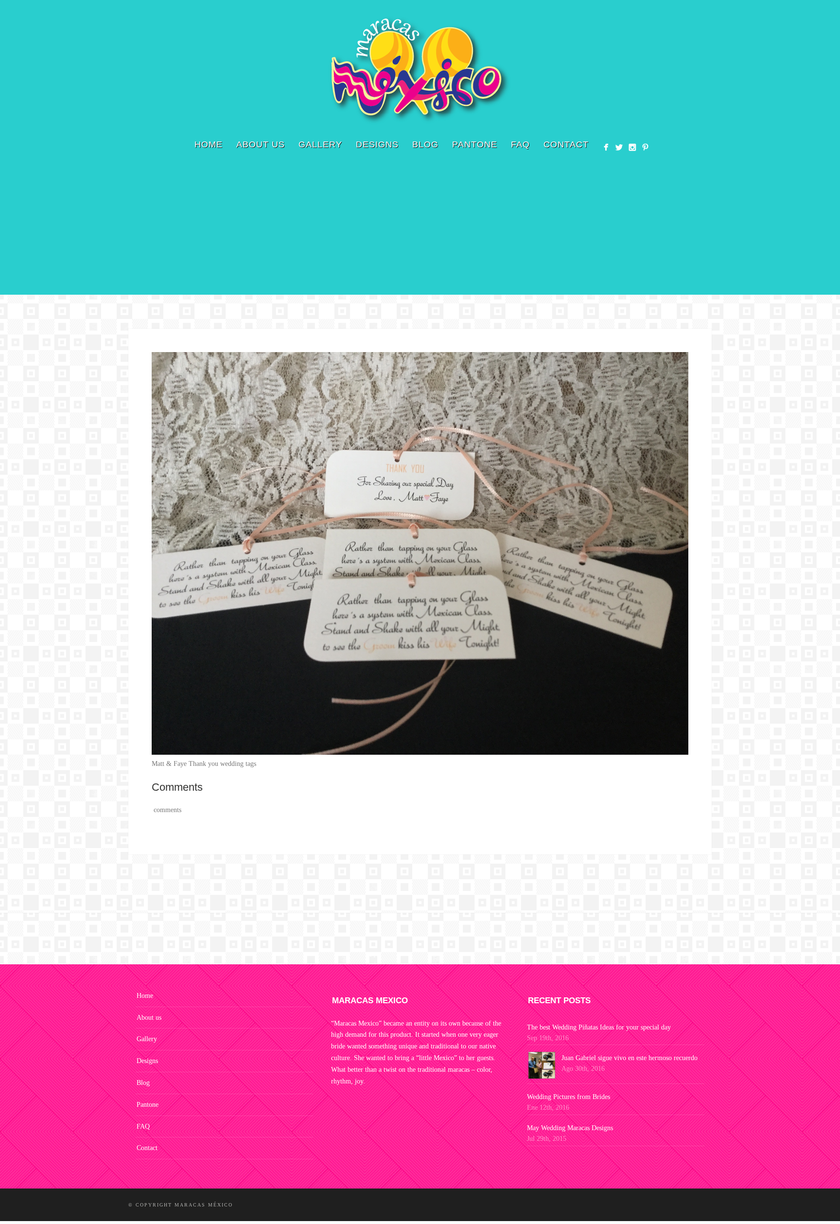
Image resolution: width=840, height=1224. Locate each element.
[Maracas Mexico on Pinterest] (645, 147)
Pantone (474, 144)
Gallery (320, 144)
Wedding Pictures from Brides (568, 1096)
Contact (566, 144)
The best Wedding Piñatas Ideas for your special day (599, 1027)
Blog (425, 144)
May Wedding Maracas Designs (570, 1128)
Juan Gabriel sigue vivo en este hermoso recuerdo (629, 1058)
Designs (377, 144)
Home (208, 144)
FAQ (520, 144)
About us (260, 144)
